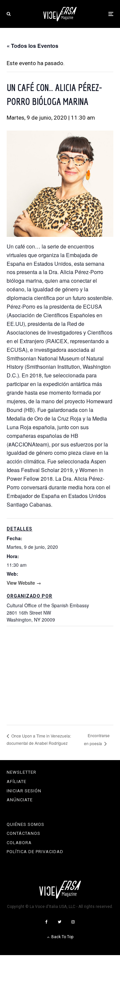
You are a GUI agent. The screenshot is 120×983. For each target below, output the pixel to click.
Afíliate (16, 781)
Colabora (19, 842)
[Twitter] (59, 922)
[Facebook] (46, 922)
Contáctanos (23, 833)
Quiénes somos (25, 824)
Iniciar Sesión (24, 790)
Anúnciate (20, 799)
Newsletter (21, 772)
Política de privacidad (35, 851)
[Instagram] (73, 922)
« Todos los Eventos (32, 45)
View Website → (24, 582)
